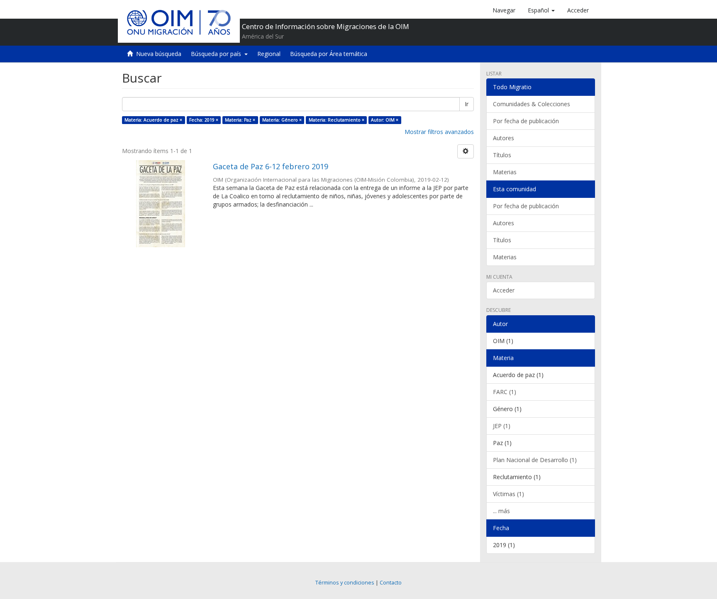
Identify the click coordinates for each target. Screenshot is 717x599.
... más (501, 511)
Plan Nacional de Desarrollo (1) (535, 460)
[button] (541, 10)
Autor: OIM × (384, 120)
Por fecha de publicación (526, 121)
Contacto (391, 582)
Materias (505, 172)
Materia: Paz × (240, 120)
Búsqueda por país (217, 54)
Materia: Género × (282, 120)
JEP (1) (501, 426)
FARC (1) (504, 392)
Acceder (504, 290)
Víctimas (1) (508, 494)
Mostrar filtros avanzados (439, 132)
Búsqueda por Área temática (328, 54)
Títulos (502, 155)
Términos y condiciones (344, 582)
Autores (503, 138)
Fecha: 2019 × (203, 120)
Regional (268, 54)
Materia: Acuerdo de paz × (153, 120)
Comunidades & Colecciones (531, 104)
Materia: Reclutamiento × (336, 120)
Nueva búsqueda (158, 54)
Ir (466, 104)
